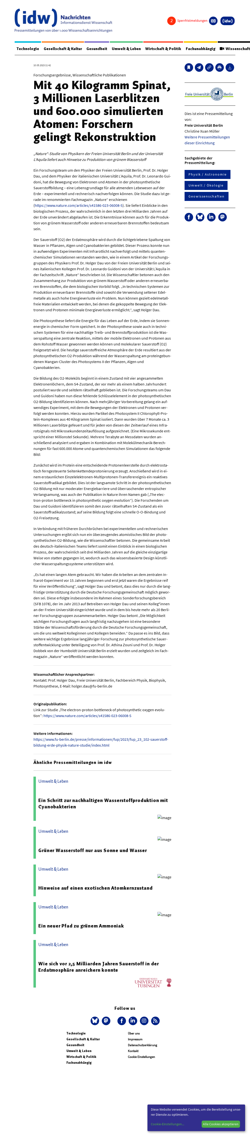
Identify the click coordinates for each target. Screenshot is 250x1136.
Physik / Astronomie (207, 174)
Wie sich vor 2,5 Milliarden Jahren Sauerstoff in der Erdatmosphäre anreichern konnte (98, 967)
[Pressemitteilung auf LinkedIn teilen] (211, 217)
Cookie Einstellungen (141, 1057)
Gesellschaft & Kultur (63, 49)
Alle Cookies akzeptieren (221, 1124)
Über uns (134, 1033)
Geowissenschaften (206, 196)
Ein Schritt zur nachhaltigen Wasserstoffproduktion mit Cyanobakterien (103, 803)
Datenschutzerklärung (142, 1045)
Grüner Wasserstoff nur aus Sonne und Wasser (92, 850)
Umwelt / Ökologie (206, 185)
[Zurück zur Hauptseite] (227, 21)
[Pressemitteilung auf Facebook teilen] (189, 217)
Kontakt (133, 1051)
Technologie (28, 49)
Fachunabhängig (200, 49)
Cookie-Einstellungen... (167, 1124)
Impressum (135, 1039)
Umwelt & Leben (126, 49)
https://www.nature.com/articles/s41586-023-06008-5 (79, 205)
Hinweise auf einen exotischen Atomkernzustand (95, 888)
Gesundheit (96, 49)
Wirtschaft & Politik (163, 49)
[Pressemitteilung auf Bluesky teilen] (200, 217)
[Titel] (189, 67)
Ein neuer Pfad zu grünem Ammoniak (81, 925)
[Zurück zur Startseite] (63, 20)
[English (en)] (213, 21)
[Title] (209, 67)
